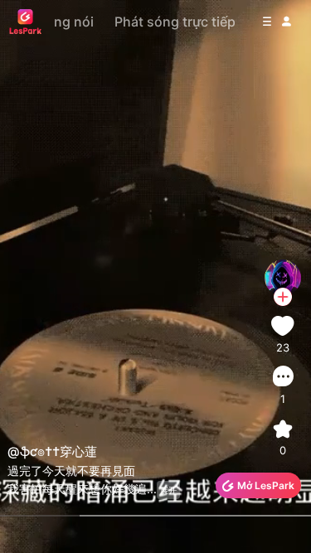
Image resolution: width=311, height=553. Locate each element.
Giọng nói (63, 21)
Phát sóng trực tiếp (175, 21)
